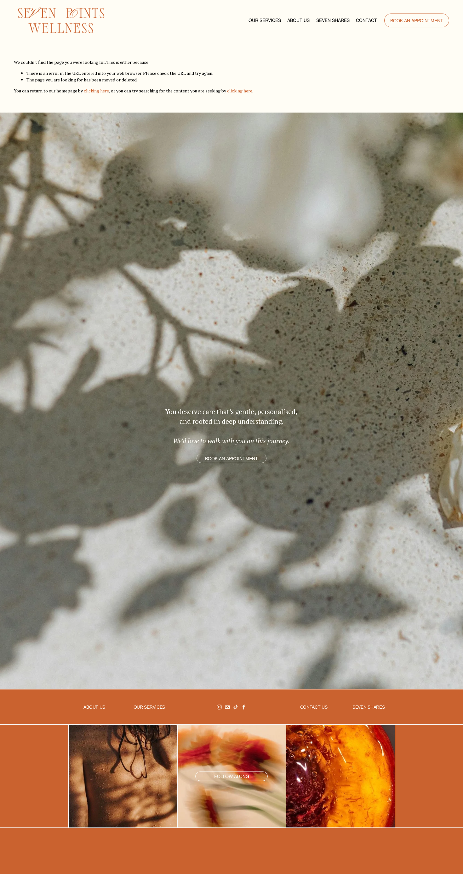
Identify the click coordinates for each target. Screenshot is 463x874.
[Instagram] (219, 707)
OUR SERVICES (265, 20)
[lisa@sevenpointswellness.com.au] (227, 707)
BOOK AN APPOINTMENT (416, 20)
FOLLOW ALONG (231, 776)
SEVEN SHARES (333, 20)
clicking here (96, 91)
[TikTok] (235, 707)
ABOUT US (298, 20)
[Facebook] (243, 707)
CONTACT (366, 20)
